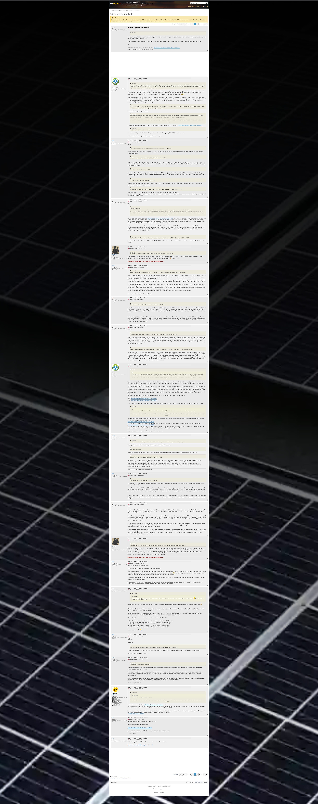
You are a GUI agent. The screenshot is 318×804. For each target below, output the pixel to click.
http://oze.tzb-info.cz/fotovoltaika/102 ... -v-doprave (140, 727)
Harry (113, 717)
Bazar (198, 6)
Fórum (189, 6)
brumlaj (113, 265)
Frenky (113, 694)
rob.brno (132, 28)
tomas (113, 85)
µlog (207, 6)
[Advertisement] (159, 64)
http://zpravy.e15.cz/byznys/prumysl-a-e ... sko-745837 (141, 421)
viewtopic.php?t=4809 (140, 713)
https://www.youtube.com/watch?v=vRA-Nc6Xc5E (191, 125)
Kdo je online (113, 776)
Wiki (203, 6)
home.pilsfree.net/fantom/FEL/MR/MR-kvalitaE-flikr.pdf (160, 218)
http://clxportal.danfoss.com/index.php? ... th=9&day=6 (144, 398)
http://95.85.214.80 (131, 713)
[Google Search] (206, 3)
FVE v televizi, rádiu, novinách (121, 14)
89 (203, 24)
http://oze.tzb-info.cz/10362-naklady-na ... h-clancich (140, 745)
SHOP (193, 6)
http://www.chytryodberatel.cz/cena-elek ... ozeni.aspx (167, 47)
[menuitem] (124, 11)
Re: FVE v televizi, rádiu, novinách (139, 27)
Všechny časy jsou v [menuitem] (200, 782)
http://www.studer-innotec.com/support (154, 704)
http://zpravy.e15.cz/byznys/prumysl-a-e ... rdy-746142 (141, 424)
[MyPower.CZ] (117, 3)
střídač (113, 657)
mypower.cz (114, 254)
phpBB (154, 786)
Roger (113, 561)
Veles (113, 140)
